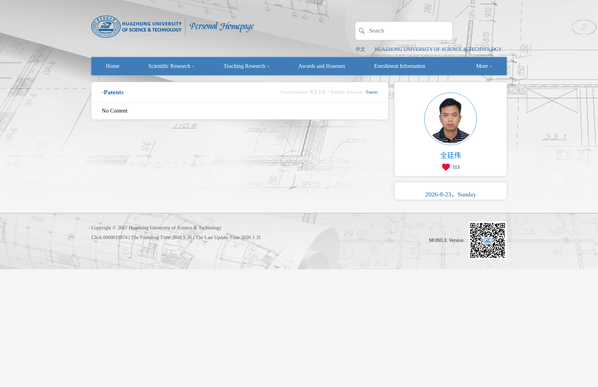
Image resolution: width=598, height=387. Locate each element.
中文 (360, 49)
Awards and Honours (321, 66)
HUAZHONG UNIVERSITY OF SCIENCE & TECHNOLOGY (438, 49)
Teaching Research (244, 66)
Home (112, 66)
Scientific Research (169, 66)
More (482, 66)
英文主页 (317, 92)
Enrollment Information (399, 66)
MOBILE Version (446, 240)
